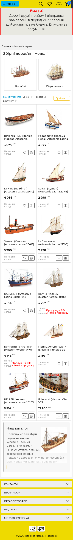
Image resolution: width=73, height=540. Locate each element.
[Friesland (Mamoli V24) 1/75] (53, 383)
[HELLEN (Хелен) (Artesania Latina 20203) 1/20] (19, 383)
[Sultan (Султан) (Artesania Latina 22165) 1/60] (53, 172)
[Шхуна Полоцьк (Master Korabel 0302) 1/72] (53, 277)
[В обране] (25, 152)
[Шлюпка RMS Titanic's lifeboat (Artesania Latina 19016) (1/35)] (19, 119)
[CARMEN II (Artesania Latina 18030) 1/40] (19, 277)
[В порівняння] (31, 152)
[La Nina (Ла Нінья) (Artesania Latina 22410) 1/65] (19, 172)
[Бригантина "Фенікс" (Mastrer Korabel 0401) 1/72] (19, 330)
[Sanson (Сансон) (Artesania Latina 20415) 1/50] (19, 225)
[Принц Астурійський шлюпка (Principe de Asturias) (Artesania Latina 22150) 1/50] (53, 330)
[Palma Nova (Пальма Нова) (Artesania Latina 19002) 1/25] (53, 119)
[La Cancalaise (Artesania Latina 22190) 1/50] (53, 225)
